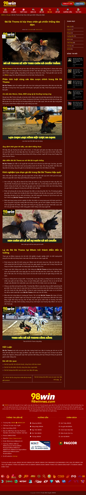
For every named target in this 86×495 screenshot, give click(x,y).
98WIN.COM (21, 422)
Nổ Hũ (41, 12)
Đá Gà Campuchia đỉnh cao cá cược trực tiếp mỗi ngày (21, 370)
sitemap (14, 456)
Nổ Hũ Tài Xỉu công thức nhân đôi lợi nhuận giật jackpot (77, 104)
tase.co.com (39, 29)
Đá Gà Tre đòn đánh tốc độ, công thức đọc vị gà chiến (20, 367)
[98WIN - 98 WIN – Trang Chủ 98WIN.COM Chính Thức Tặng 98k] (9, 4)
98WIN (5, 12)
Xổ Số (57, 12)
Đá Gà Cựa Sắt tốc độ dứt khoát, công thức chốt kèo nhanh (22, 364)
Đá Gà (50, 12)
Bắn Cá (33, 12)
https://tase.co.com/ (15, 438)
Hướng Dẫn (67, 12)
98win (7, 75)
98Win (3, 15)
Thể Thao (23, 12)
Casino (13, 12)
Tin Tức (78, 12)
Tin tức (69, 46)
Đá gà (8, 15)
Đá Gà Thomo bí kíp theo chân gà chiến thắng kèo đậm (78, 93)
